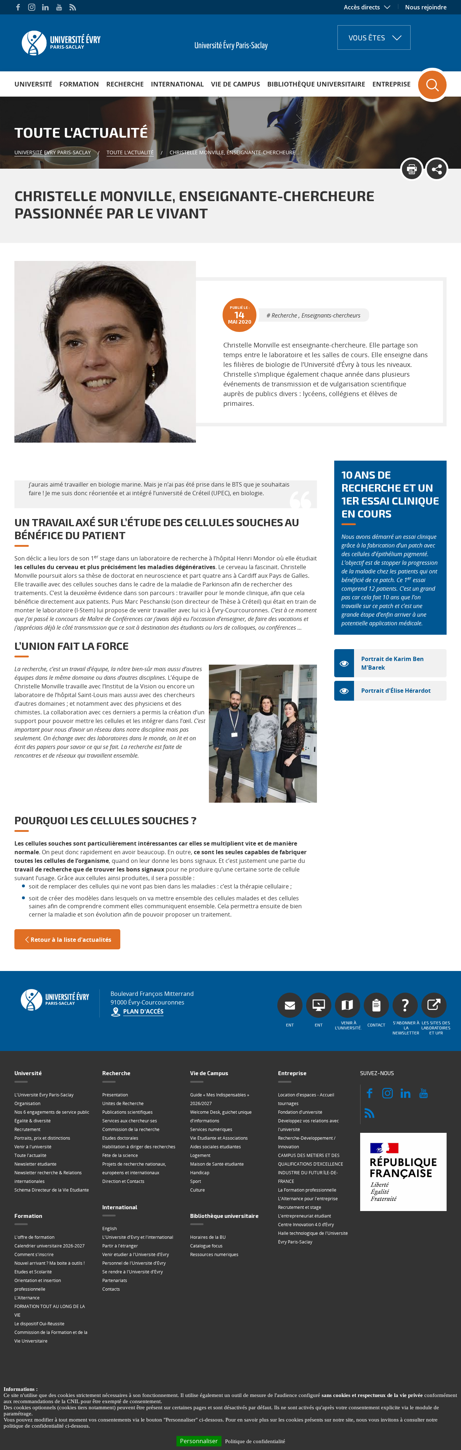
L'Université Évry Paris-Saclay (43, 1095)
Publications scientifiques (127, 1112)
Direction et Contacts (123, 1181)
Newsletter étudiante (35, 1164)
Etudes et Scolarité (33, 1272)
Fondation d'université (300, 1112)
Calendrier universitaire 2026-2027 (49, 1246)
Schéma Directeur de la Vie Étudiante (51, 1190)
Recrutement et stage (299, 1207)
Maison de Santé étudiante (217, 1164)
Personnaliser (199, 1441)
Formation (79, 84)
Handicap (199, 1173)
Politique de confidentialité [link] (255, 1441)
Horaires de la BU (208, 1237)
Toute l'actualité (130, 152)
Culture (197, 1190)
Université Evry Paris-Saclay (52, 152)
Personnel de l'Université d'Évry (134, 1263)
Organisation (27, 1103)
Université (33, 84)
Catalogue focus (206, 1246)
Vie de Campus (235, 84)
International (177, 84)
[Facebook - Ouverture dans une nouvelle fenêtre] (18, 7)
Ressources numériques (214, 1254)
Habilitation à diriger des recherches (138, 1147)
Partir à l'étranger (120, 1246)
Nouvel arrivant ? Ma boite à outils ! (49, 1263)
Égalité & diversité (32, 1121)
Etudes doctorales (120, 1138)
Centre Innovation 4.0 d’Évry (306, 1224)
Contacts (111, 1289)
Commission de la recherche (131, 1129)
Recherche (125, 84)
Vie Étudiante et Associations (219, 1138)
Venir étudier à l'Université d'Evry (135, 1254)
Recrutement (27, 1129)
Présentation (115, 1095)
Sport (195, 1181)
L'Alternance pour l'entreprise (308, 1199)
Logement (200, 1155)
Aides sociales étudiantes (215, 1147)
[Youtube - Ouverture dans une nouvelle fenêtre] (59, 7)
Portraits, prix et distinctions (42, 1138)
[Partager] (436, 169)
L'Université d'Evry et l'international (137, 1237)
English (109, 1228)
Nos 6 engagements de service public (51, 1112)
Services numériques (211, 1129)
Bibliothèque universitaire (316, 84)
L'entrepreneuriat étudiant (304, 1216)
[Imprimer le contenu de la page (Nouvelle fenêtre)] (412, 169)
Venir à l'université (33, 1147)
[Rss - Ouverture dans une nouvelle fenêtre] (72, 7)
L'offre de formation (34, 1237)
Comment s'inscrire (34, 1254)
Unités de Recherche (123, 1103)
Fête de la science (120, 1155)
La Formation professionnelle (307, 1190)
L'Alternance (27, 1298)
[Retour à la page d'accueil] (60, 41)
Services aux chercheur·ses (129, 1121)
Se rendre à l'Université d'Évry (132, 1272)
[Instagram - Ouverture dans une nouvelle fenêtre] (31, 7)
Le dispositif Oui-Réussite (39, 1324)
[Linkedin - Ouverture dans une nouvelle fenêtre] (45, 7)
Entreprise (391, 84)
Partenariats (114, 1280)
